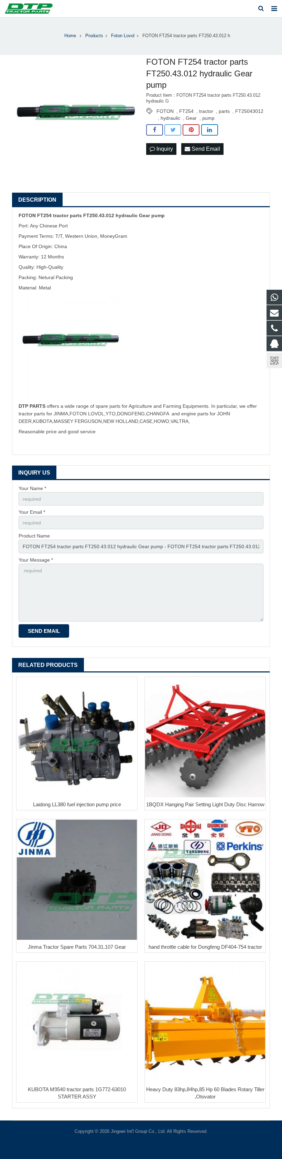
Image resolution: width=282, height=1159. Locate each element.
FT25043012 (249, 111)
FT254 (186, 111)
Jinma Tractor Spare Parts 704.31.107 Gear (77, 947)
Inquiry (164, 149)
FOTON (165, 111)
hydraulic (170, 118)
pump (208, 118)
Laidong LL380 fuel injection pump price (77, 804)
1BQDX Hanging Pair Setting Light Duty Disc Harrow (205, 804)
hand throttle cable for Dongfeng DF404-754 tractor (205, 947)
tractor (206, 111)
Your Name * (32, 488)
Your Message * (36, 560)
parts (224, 111)
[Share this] (154, 130)
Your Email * (32, 512)
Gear (191, 118)
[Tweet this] (172, 130)
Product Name (34, 536)
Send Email (205, 149)
